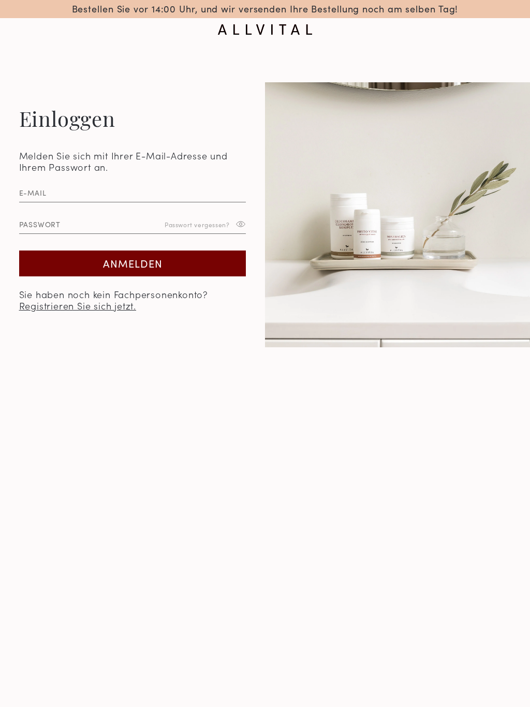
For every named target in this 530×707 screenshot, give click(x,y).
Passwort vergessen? (197, 224)
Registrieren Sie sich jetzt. (77, 305)
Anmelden (133, 263)
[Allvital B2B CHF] (265, 29)
